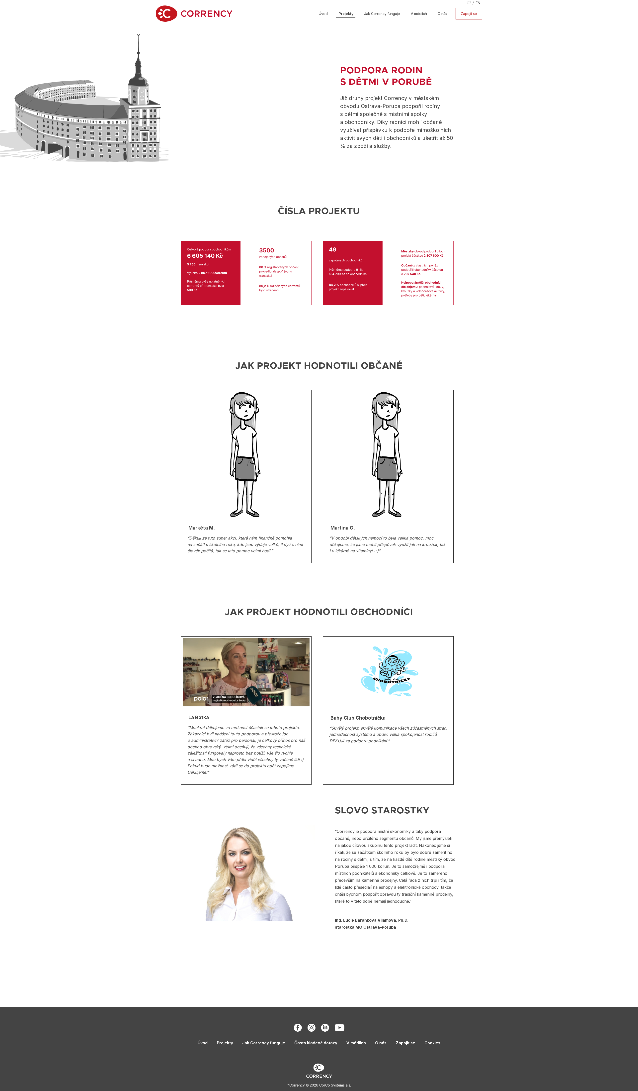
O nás (442, 13)
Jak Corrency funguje (382, 13)
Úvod (323, 13)
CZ (469, 3)
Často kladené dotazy (315, 1042)
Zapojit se (469, 13)
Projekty (345, 13)
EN (478, 3)
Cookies (432, 1042)
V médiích (419, 13)
